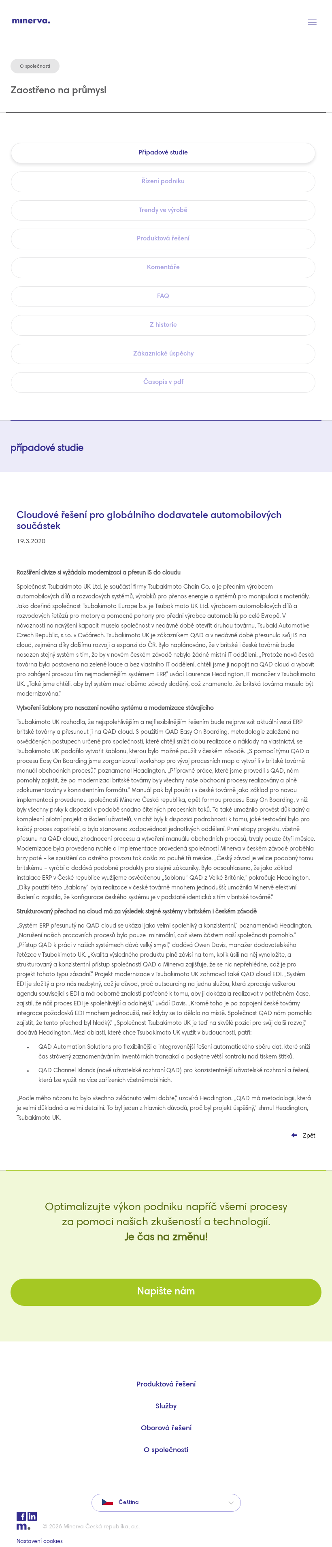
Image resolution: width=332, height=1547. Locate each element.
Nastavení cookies (40, 1542)
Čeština (127, 1503)
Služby (166, 1406)
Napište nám (166, 1292)
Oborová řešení (166, 1428)
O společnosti (166, 1450)
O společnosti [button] (35, 66)
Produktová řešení (166, 1384)
